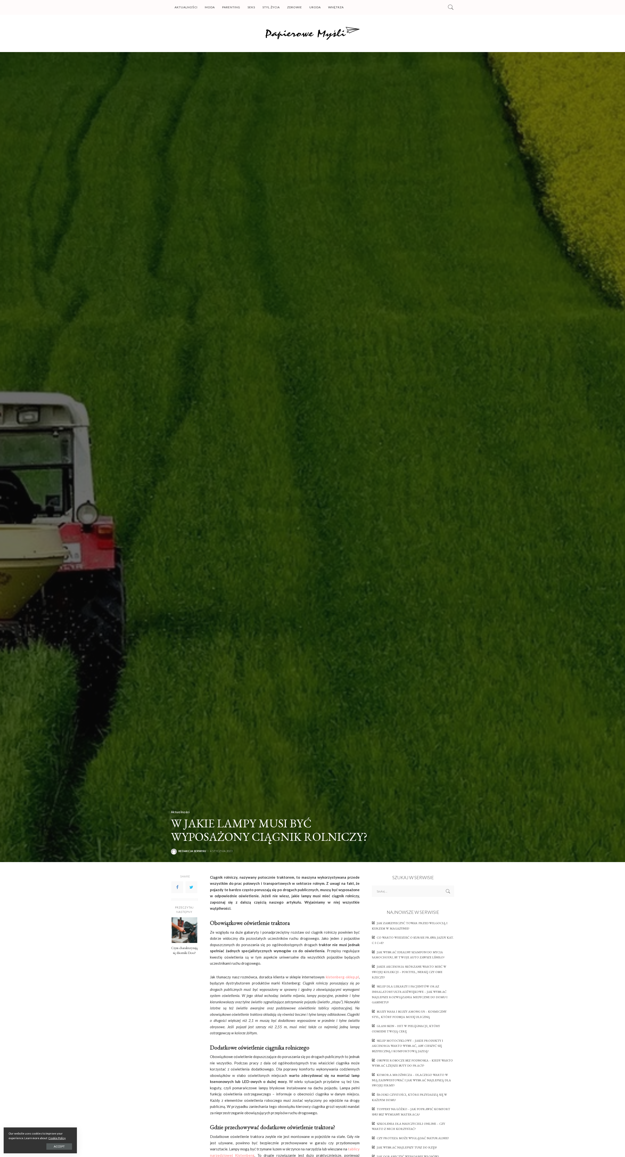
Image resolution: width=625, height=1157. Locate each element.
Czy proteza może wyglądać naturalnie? (413, 1138)
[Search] (450, 7)
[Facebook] (177, 887)
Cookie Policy (57, 1138)
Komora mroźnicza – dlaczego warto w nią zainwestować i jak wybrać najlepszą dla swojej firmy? (411, 1080)
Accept (59, 1146)
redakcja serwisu (192, 851)
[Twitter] (191, 887)
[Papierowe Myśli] (312, 33)
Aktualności (180, 811)
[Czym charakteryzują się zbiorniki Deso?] (184, 930)
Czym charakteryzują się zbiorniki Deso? (184, 950)
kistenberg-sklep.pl (342, 977)
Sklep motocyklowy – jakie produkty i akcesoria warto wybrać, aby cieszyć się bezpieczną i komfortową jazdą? (407, 1045)
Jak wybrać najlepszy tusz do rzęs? (407, 1147)
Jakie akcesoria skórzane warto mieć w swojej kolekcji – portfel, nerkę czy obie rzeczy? (409, 971)
